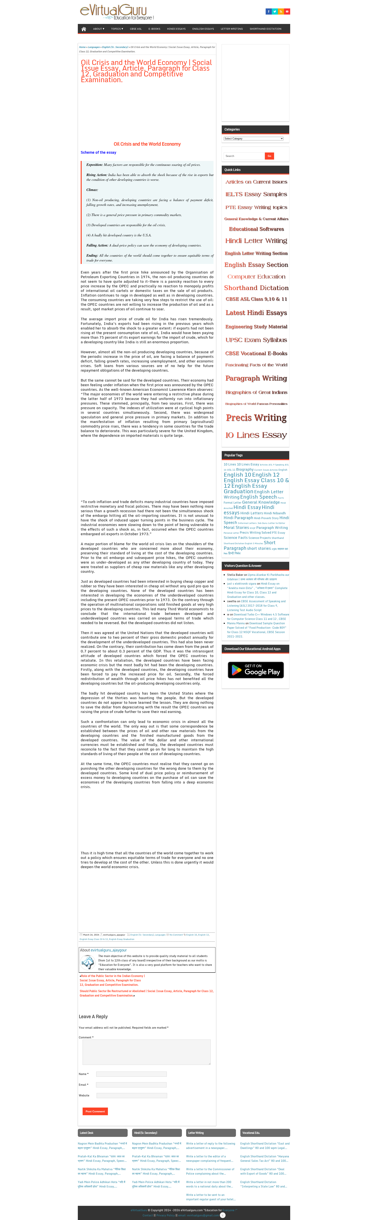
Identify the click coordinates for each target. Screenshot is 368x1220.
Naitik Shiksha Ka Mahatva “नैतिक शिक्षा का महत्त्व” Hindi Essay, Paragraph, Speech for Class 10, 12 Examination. (102, 1171)
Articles (264, 464)
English (282, 470)
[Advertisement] (147, 115)
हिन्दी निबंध (234, 553)
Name (84, 1074)
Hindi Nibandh (275, 513)
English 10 (191, 935)
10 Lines (230, 464)
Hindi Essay (247, 507)
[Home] (84, 28)
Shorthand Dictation (265, 29)
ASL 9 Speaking (276, 464)
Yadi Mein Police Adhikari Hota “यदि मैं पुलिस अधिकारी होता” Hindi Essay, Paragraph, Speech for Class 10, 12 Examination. (101, 1184)
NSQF (252, 528)
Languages (94, 47)
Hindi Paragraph (238, 518)
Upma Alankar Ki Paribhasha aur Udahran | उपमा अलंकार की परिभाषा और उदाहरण (258, 577)
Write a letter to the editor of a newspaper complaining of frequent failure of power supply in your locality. (208, 1158)
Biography (245, 469)
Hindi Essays (176, 29)
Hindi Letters (251, 513)
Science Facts (236, 537)
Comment (86, 1037)
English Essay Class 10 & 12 (94, 939)
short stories (259, 548)
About (97, 29)
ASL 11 (231, 470)
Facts (281, 498)
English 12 (203, 935)
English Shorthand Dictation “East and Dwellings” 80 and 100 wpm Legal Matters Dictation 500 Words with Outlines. (265, 1145)
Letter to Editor (276, 523)
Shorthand (278, 538)
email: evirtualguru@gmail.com (198, 1215)
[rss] (281, 11)
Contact (148, 1215)
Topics (116, 29)
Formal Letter (232, 502)
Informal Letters (247, 523)
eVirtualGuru (139, 1210)
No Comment (176, 935)
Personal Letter (231, 533)
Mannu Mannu (236, 623)
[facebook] (269, 11)
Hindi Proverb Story (266, 518)
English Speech (258, 496)
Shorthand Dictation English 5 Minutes (243, 543)
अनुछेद (274, 549)
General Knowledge (261, 502)
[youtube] (287, 11)
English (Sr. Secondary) (115, 47)
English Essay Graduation (121, 939)
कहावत (281, 549)
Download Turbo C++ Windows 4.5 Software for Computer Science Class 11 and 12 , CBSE (258, 616)
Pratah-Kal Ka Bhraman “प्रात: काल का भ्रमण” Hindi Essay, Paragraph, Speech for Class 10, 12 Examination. (102, 1158)
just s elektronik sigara (241, 583)
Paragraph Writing (272, 527)
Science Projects (259, 537)
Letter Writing (232, 29)
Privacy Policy (165, 1215)
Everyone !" (230, 1210)
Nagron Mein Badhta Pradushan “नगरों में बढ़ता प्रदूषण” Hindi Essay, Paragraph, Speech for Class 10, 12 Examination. (102, 1145)
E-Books (154, 29)
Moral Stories (236, 527)
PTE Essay (278, 532)
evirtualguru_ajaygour (109, 950)
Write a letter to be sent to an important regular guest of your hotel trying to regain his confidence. (209, 1197)
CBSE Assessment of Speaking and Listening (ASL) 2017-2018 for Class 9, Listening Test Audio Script (256, 605)
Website (84, 1095)
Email (83, 1084)
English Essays (203, 29)
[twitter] (275, 11)
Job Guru (262, 523)
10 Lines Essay (248, 464)
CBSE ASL (136, 29)
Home (82, 47)
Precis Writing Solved (255, 532)
